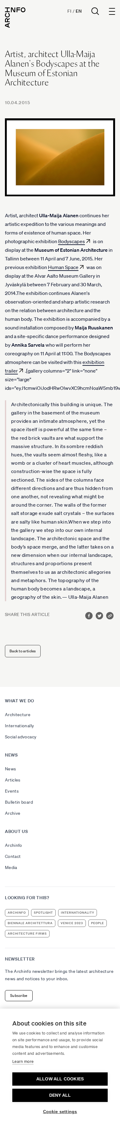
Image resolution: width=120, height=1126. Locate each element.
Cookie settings (60, 1111)
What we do (19, 701)
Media (11, 867)
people (97, 923)
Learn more (23, 1061)
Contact (13, 856)
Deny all (60, 1095)
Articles (13, 780)
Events (12, 791)
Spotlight (43, 912)
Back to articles (23, 651)
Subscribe (18, 995)
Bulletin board (19, 802)
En (79, 11)
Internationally (19, 725)
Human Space (63, 267)
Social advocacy (20, 737)
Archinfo (13, 845)
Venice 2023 (72, 923)
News (11, 755)
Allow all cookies (60, 1079)
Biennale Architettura (30, 923)
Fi (69, 11)
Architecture (17, 714)
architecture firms (27, 933)
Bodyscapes (71, 241)
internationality (77, 912)
